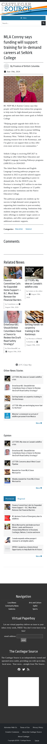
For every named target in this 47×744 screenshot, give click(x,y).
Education (19, 229)
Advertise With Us (10, 727)
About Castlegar (23, 736)
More (38, 423)
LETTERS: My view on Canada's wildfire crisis (33, 283)
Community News (12, 606)
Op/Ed (35, 606)
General (29, 229)
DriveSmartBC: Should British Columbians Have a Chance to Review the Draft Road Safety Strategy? (12, 334)
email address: (10, 636)
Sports (35, 609)
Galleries (12, 609)
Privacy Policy (38, 727)
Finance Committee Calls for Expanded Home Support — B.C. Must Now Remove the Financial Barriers (12, 290)
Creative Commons (12, 732)
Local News (12, 603)
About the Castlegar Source (32, 732)
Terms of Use (25, 727)
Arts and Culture (35, 603)
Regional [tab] (21, 499)
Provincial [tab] (9, 499)
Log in (37, 740)
